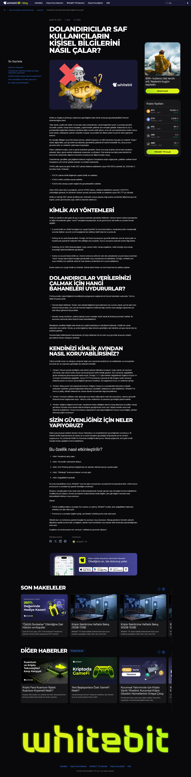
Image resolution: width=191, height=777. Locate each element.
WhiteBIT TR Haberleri (98, 766)
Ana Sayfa (5, 10)
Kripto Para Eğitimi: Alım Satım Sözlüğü (21, 10)
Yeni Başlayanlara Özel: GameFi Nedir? (90, 689)
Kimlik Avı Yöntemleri (15, 67)
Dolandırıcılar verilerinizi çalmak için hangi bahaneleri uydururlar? (23, 72)
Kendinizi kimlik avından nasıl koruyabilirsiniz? (24, 76)
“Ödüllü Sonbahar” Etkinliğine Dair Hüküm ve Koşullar (42, 626)
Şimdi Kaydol (162, 91)
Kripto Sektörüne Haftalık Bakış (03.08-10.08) (139, 626)
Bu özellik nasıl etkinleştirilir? (18, 83)
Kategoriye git (77, 651)
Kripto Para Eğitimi (117, 766)
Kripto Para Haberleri (78, 766)
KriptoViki (40, 10)
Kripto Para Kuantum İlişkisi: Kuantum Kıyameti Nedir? (39, 689)
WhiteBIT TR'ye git (162, 152)
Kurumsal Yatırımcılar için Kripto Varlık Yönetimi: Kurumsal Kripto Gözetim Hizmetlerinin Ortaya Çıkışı (142, 690)
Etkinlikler (63, 766)
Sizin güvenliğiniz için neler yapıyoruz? (22, 79)
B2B (129, 766)
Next (163, 589)
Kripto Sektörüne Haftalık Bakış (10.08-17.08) (90, 626)
